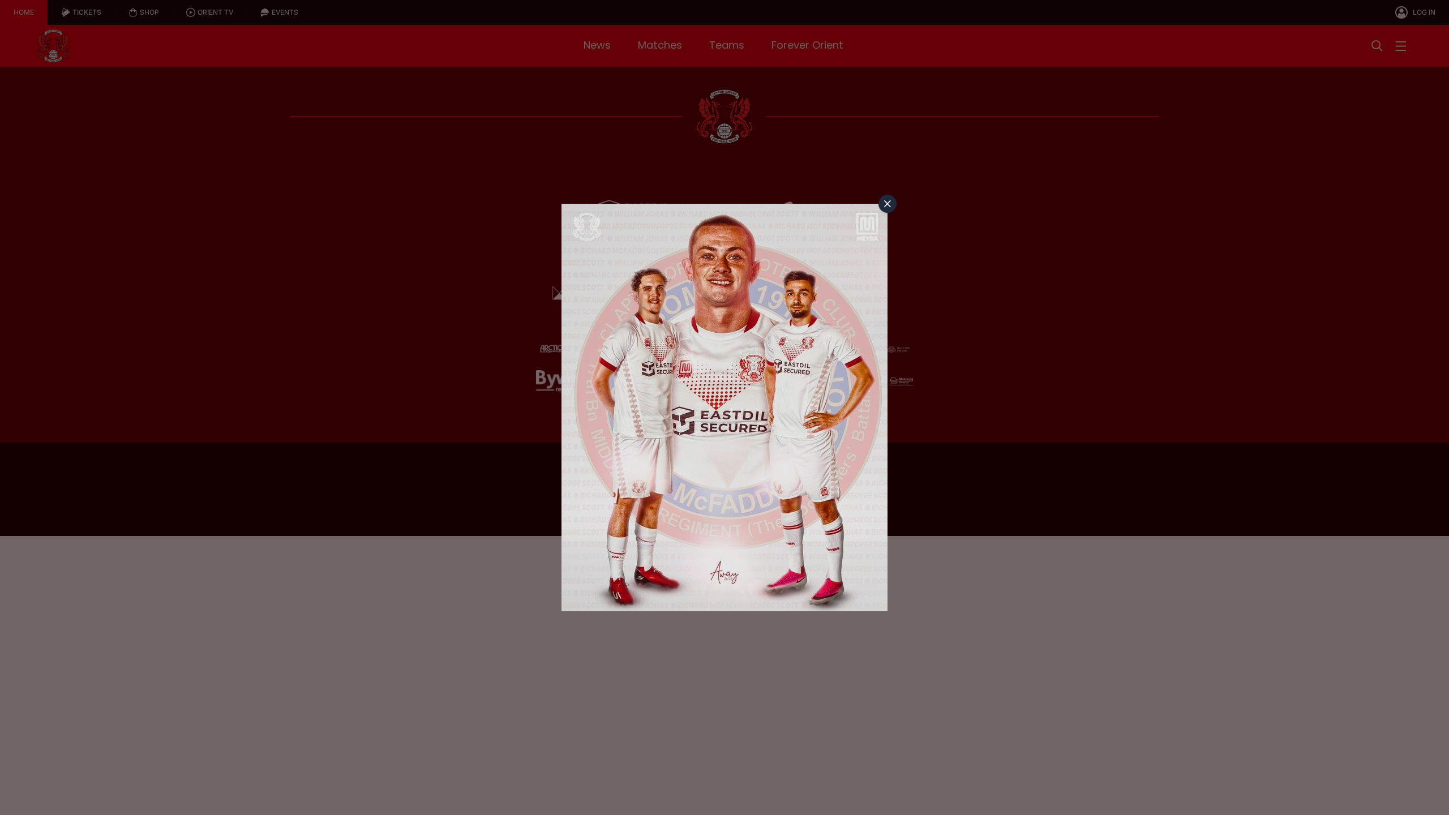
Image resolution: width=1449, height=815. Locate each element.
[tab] (887, 203)
